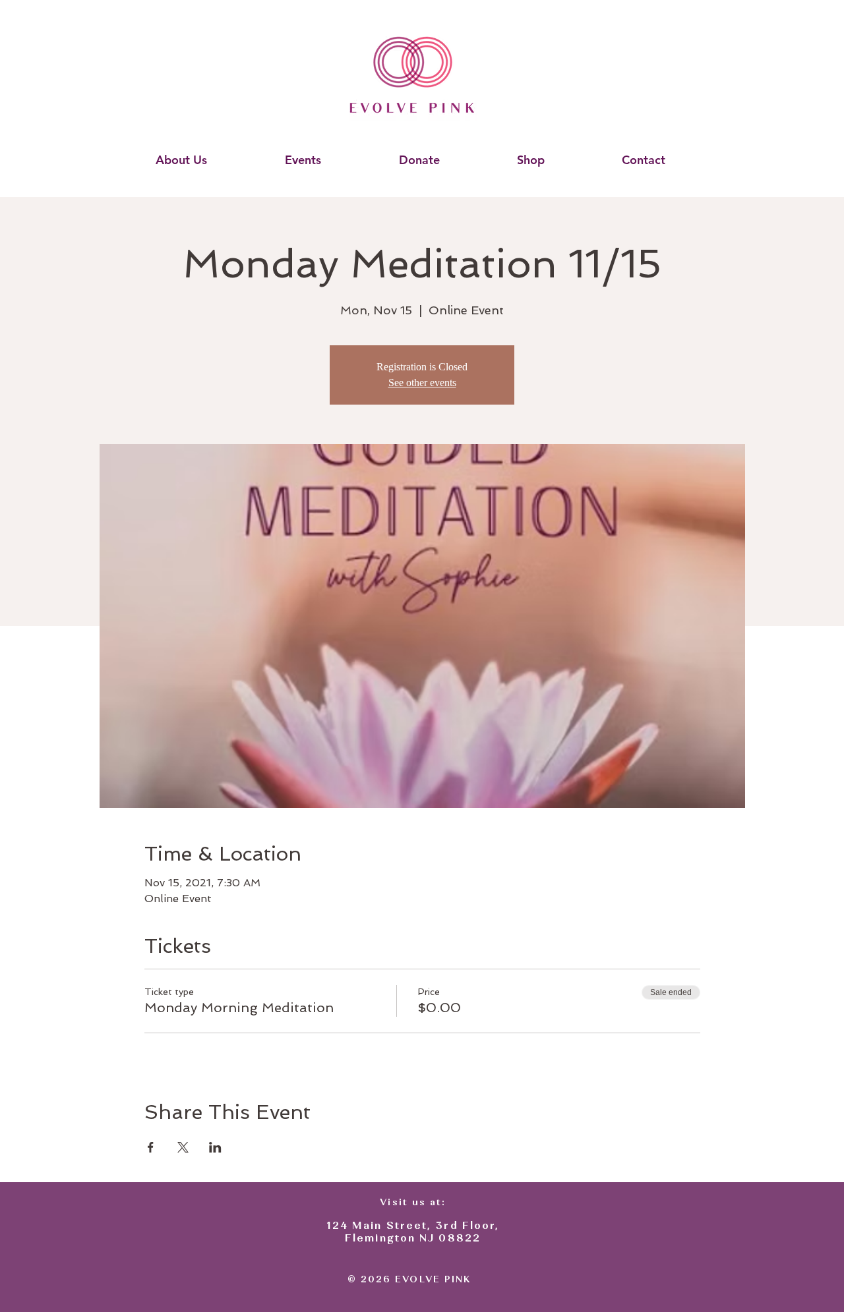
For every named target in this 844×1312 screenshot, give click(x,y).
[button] (181, 160)
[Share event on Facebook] (150, 1147)
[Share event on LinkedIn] (215, 1147)
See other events (422, 382)
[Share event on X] (183, 1147)
